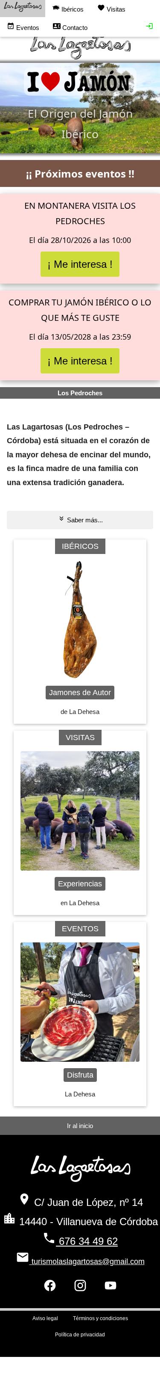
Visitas (115, 9)
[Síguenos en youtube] (110, 1288)
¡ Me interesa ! (80, 264)
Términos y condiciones (100, 1318)
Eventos (27, 27)
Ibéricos (72, 9)
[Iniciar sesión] (149, 27)
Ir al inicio (80, 1125)
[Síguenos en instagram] (80, 1288)
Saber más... (84, 520)
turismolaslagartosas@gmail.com (87, 1261)
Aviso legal (45, 1318)
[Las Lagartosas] (22, 8)
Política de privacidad (80, 1335)
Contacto (74, 27)
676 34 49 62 (87, 1241)
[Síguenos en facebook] (50, 1288)
